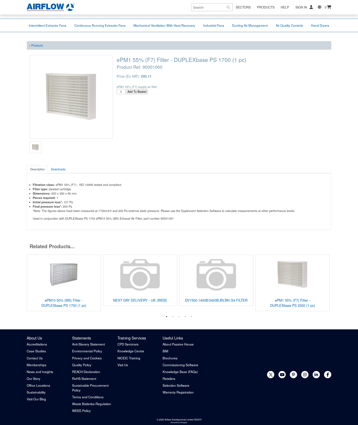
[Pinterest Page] (293, 374)
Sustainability (36, 392)
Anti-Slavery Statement (88, 344)
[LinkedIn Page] (316, 374)
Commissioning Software (180, 364)
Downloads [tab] (58, 169)
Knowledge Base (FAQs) (180, 371)
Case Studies (36, 351)
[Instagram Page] (304, 374)
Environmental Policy (87, 351)
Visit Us (122, 364)
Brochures (170, 358)
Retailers (169, 378)
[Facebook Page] (327, 374)
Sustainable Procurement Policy (90, 387)
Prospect (183, 422)
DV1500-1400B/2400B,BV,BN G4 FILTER (216, 300)
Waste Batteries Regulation (91, 403)
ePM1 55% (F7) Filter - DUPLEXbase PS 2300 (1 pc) (292, 303)
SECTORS (243, 7)
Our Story (33, 378)
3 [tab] (179, 316)
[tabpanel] (64, 283)
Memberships (36, 364)
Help (285, 7)
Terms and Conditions (88, 397)
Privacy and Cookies (87, 358)
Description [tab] (37, 169)
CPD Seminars (128, 344)
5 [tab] (191, 316)
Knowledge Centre (130, 351)
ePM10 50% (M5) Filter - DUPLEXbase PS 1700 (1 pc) (63, 303)
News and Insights (40, 371)
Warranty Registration (178, 392)
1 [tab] (166, 316)
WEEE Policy (81, 410)
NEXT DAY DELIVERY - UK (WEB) (140, 300)
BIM (165, 351)
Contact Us (35, 358)
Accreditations (37, 344)
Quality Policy (81, 364)
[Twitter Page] (270, 374)
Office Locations (38, 385)
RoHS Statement (84, 378)
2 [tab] (173, 316)
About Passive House (178, 344)
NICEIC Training (128, 358)
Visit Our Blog (36, 399)
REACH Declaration (86, 371)
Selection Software (176, 385)
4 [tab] (185, 316)
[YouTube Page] (282, 374)
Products (266, 7)
